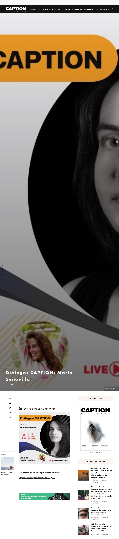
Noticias (9, 367)
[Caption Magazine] (16, 9)
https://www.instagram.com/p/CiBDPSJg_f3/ (37, 477)
